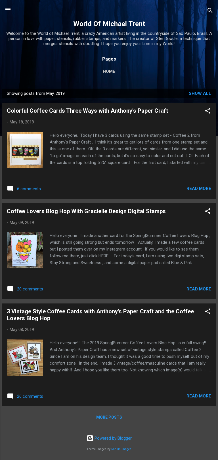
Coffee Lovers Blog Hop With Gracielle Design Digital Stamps (86, 211)
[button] (207, 111)
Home (109, 71)
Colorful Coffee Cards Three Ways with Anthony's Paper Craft (87, 110)
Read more (198, 188)
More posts (109, 417)
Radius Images (121, 449)
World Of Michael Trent (109, 24)
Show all (200, 93)
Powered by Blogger (112, 438)
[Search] (210, 11)
